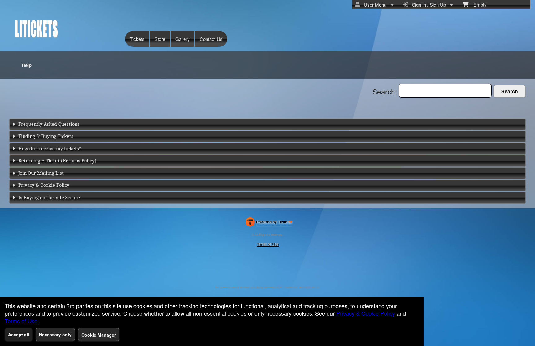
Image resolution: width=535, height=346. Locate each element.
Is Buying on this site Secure (49, 197)
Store (159, 39)
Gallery (182, 39)
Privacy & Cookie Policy (43, 185)
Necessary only (55, 334)
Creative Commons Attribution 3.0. (302, 287)
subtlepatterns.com (273, 287)
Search (509, 91)
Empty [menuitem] (477, 4)
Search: (385, 91)
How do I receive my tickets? (49, 148)
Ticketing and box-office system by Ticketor (269, 223)
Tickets (137, 39)
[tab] (267, 124)
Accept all (18, 334)
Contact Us (211, 39)
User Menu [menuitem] (374, 4)
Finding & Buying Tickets (45, 136)
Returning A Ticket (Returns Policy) (57, 161)
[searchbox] (445, 91)
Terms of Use (268, 244)
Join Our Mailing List (41, 173)
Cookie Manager (98, 335)
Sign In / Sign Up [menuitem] (427, 4)
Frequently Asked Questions (49, 124)
